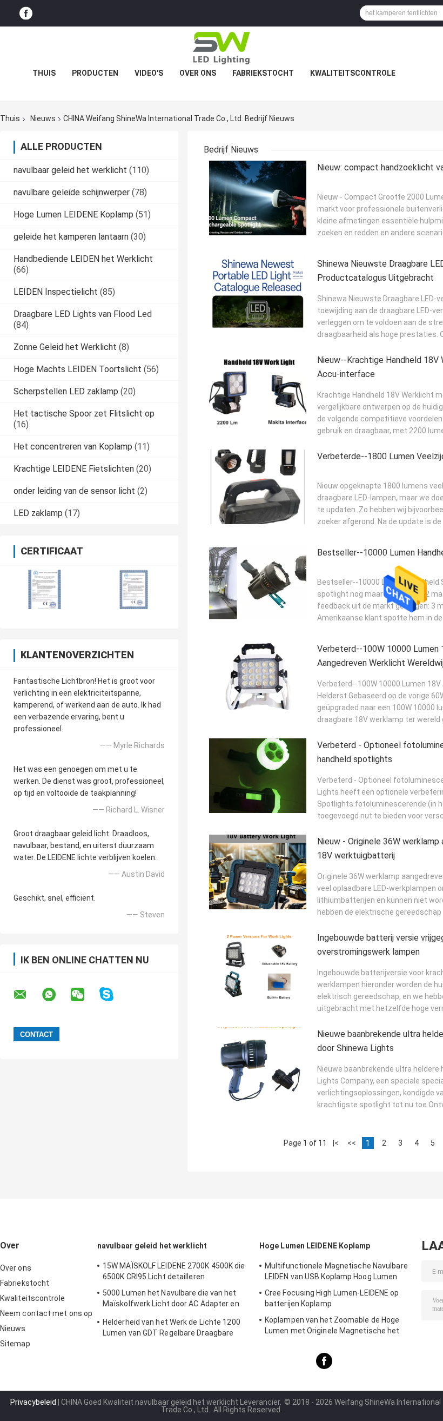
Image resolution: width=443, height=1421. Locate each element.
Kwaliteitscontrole (352, 73)
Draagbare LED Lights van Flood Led (83, 314)
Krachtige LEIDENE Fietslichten (74, 469)
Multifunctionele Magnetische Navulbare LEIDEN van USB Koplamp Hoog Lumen (336, 1271)
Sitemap (15, 1343)
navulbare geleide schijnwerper (72, 192)
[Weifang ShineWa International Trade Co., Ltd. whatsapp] (55, 994)
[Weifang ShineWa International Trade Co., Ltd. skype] (113, 994)
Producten (95, 73)
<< (351, 1143)
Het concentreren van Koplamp (73, 446)
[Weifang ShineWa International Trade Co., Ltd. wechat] (84, 994)
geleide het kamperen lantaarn (71, 237)
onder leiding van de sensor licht (74, 491)
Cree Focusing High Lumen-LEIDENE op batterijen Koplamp (332, 1298)
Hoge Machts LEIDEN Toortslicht (78, 369)
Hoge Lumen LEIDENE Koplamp (73, 214)
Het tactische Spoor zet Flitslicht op (84, 413)
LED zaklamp (38, 513)
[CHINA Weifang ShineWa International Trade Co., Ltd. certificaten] (44, 589)
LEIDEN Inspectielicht (56, 292)
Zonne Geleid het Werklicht (65, 347)
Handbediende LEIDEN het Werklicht (83, 259)
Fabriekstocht (263, 73)
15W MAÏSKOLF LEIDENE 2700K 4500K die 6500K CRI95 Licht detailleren (174, 1271)
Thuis (44, 73)
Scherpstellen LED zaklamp (66, 391)
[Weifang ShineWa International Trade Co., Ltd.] (221, 48)
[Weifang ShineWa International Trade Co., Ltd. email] (27, 994)
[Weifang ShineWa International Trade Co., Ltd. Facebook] (26, 13)
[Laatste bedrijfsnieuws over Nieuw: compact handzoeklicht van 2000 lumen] (257, 198)
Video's (149, 73)
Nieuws (43, 118)
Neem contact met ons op (46, 1313)
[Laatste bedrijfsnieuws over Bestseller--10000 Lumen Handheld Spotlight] (257, 583)
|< (336, 1143)
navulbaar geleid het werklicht (70, 170)
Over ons (197, 73)
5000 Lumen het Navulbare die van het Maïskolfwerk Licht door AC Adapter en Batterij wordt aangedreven (171, 1299)
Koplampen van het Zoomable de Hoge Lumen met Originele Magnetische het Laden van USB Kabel (332, 1327)
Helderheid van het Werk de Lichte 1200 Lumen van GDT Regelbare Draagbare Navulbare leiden (171, 1329)
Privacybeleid (33, 1402)
